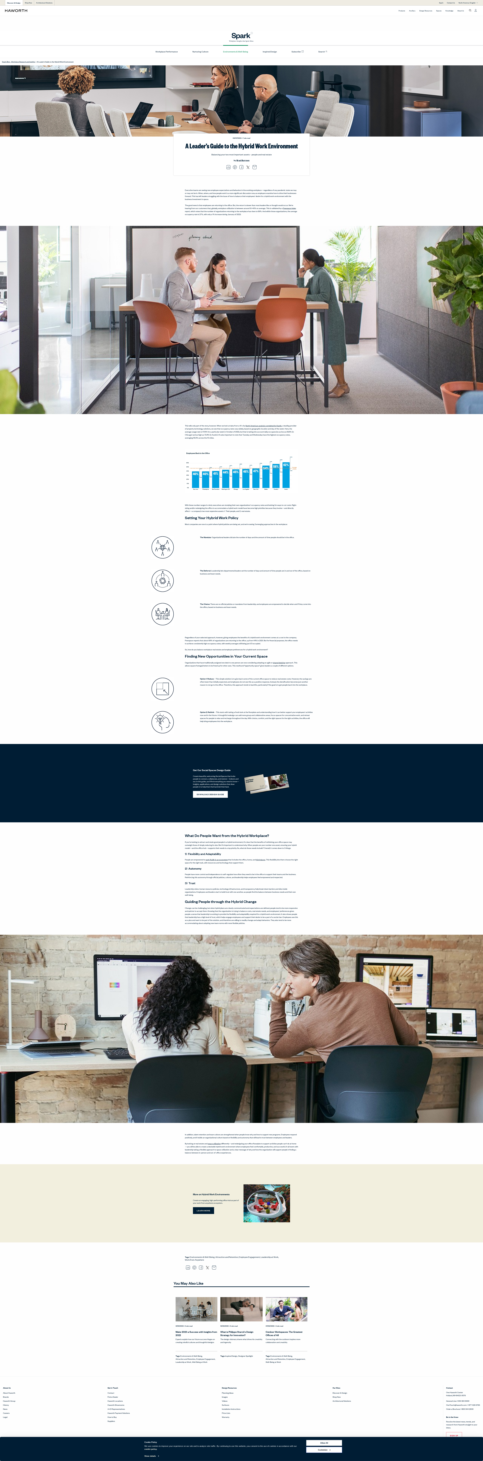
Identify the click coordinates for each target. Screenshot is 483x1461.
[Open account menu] (475, 10)
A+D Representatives (116, 1409)
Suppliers (111, 1421)
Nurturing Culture (200, 51)
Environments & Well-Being (235, 51)
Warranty (225, 1417)
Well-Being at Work (199, 1362)
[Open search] (470, 10)
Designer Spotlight (245, 1356)
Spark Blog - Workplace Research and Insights (18, 61)
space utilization (214, 1143)
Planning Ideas (227, 1392)
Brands (6, 1396)
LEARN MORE (203, 1210)
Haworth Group (9, 1401)
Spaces (438, 10)
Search (321, 51)
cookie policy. (150, 1449)
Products (402, 10)
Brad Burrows (242, 160)
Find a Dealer (113, 1396)
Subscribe (296, 51)
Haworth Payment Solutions (119, 1413)
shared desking (279, 662)
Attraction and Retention (226, 1257)
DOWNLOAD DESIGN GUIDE (210, 794)
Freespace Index (289, 208)
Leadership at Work (269, 1257)
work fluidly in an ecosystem (217, 859)
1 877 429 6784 (474, 1405)
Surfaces (225, 1405)
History (6, 1405)
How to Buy (112, 1417)
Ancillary (412, 10)
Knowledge (449, 10)
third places (260, 859)
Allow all (324, 1443)
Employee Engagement (249, 1257)
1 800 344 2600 (467, 1409)
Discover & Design (340, 1392)
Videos (224, 1401)
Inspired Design (270, 51)
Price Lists (226, 1413)
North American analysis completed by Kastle (264, 425)
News (5, 1409)
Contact (111, 1392)
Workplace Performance (166, 51)
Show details (150, 1456)
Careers (6, 1413)
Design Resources (425, 10)
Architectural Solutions (44, 3)
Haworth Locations (115, 1401)
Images (225, 1396)
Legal (5, 1417)
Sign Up (454, 1435)
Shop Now (28, 3)
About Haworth (9, 1392)
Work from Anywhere (194, 1259)
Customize (322, 1450)
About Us (460, 10)
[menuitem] (165, 51)
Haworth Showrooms (116, 1405)
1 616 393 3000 (463, 1401)
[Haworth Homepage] (52, 10)
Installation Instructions (231, 1409)
